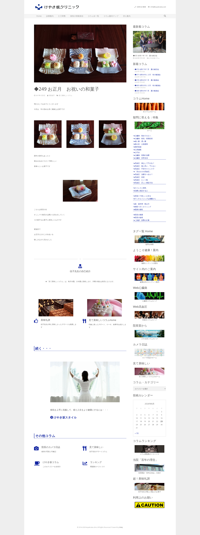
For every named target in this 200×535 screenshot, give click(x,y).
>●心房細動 (137, 150)
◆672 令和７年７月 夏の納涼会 (145, 55)
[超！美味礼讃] (149, 486)
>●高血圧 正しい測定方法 (143, 183)
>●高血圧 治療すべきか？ (143, 174)
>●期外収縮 (137, 147)
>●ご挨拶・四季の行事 (141, 220)
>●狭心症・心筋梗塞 (140, 144)
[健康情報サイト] (149, 258)
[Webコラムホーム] (149, 106)
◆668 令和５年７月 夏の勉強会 (147, 91)
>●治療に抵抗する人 (140, 191)
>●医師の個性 (138, 209)
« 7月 (137, 433)
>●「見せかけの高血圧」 (142, 171)
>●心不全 (136, 152)
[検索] (165, 16)
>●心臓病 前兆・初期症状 (143, 138)
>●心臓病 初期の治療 (141, 155)
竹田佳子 (52, 95)
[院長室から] (149, 333)
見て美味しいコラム (65, 95)
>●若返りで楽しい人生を (142, 196)
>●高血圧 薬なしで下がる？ (143, 163)
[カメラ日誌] (149, 352)
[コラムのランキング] (149, 449)
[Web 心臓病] (149, 296)
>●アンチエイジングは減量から (144, 199)
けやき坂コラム (154, 58)
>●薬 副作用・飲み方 (141, 204)
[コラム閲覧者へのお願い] (149, 505)
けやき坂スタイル (65, 417)
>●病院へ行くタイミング (142, 207)
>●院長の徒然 (138, 217)
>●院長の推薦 (138, 215)
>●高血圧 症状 (139, 177)
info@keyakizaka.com (158, 7)
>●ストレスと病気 (139, 188)
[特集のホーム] (149, 125)
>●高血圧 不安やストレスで (143, 169)
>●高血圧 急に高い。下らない (144, 166)
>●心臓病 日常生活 (140, 158)
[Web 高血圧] (149, 314)
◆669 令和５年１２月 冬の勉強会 (148, 85)
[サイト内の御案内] (149, 277)
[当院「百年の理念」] (149, 467)
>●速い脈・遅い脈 (139, 141)
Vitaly (121, 527)
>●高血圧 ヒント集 (140, 180)
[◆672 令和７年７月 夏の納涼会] (149, 42)
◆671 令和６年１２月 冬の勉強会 (148, 74)
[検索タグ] (149, 239)
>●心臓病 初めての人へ (142, 136)
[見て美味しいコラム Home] (149, 371)
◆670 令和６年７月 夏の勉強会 (147, 80)
